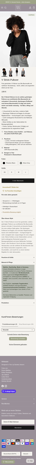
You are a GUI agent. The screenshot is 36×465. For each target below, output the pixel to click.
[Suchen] (6, 7)
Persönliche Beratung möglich (12, 212)
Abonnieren (18, 427)
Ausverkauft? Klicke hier (10, 187)
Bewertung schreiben (18, 338)
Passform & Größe (7, 257)
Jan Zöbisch (5, 374)
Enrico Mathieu (6, 370)
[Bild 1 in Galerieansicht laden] (18, 40)
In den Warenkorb (18, 180)
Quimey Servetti (6, 381)
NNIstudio (7, 458)
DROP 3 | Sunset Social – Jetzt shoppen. (18, 2)
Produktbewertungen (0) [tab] (9, 324)
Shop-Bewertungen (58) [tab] (26, 324)
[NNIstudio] (18, 7)
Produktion (5, 303)
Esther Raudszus (7, 372)
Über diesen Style (7, 218)
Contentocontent (7, 379)
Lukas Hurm (5, 376)
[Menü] (2, 7)
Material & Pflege (7, 262)
